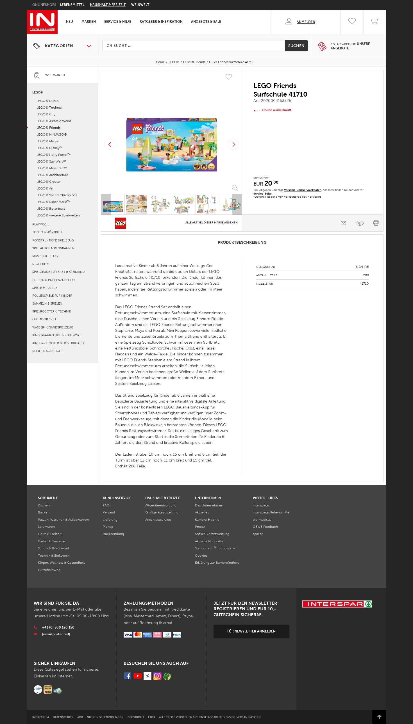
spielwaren (46, 527)
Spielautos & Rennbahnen (53, 248)
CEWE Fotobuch (265, 527)
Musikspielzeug (45, 256)
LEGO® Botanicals (51, 209)
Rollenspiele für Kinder (52, 295)
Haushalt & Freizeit (108, 5)
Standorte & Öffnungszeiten (216, 548)
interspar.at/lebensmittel (271, 512)
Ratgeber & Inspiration (161, 22)
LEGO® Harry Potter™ (54, 155)
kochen (44, 505)
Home (160, 62)
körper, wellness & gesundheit (61, 563)
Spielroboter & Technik (51, 311)
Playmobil (40, 224)
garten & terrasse (51, 541)
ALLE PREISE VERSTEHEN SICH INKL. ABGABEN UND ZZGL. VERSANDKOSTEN (210, 717)
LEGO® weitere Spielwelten (58, 215)
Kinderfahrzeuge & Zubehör (55, 335)
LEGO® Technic (49, 107)
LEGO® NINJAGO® (52, 134)
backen (43, 512)
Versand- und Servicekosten (302, 189)
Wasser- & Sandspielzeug (52, 327)
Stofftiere (40, 264)
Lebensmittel (72, 5)
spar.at (258, 534)
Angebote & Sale (206, 22)
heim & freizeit (50, 534)
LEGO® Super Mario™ (53, 202)
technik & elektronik (53, 556)
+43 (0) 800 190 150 (58, 627)
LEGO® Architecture (52, 175)
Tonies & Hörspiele (47, 232)
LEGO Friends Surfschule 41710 (231, 62)
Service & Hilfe (117, 22)
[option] (171, 133)
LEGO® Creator (49, 182)
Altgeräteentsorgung (160, 505)
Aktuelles (202, 512)
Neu (69, 22)
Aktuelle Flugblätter (209, 541)
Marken (88, 22)
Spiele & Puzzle (44, 287)
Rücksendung (113, 534)
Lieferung (110, 520)
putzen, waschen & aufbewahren (63, 520)
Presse (200, 527)
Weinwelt (140, 5)
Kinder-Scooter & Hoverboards (58, 343)
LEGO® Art (45, 188)
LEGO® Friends (194, 62)
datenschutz (63, 717)
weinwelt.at (262, 520)
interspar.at (261, 505)
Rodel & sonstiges (47, 351)
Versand (109, 512)
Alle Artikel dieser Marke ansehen (211, 222)
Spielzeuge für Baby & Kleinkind (58, 271)
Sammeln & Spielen (47, 303)
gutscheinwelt (49, 570)
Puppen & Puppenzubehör (53, 280)
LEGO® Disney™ (50, 148)
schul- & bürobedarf (53, 548)
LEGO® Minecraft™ (52, 168)
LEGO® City (46, 114)
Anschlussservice (158, 520)
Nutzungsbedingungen (105, 717)
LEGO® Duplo (47, 101)
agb (80, 717)
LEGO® (174, 62)
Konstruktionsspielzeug (53, 240)
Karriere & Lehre (207, 520)
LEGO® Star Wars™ (51, 161)
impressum (40, 717)
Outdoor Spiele (45, 319)
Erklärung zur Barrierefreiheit (217, 563)
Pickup (108, 527)
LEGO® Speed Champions (57, 195)
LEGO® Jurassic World (54, 121)
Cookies (201, 556)
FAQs (107, 505)
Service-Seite (262, 193)
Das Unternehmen (209, 505)
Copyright (136, 717)
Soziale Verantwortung (212, 534)
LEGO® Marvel (48, 141)
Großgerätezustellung (161, 512)
